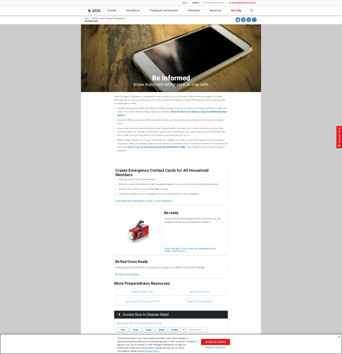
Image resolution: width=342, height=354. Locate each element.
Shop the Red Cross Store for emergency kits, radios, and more (190, 249)
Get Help (236, 10)
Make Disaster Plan (142, 291)
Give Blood (133, 10)
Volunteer (194, 10)
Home (87, 18)
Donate (112, 10)
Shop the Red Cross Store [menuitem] (244, 2)
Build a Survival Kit (199, 291)
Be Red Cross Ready (126, 274)
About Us (215, 10)
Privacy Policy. (152, 351)
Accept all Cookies (215, 341)
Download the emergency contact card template (143, 201)
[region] (171, 344)
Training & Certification (163, 10)
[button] (251, 10)
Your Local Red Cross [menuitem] (215, 3)
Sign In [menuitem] (185, 2)
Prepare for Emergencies (199, 301)
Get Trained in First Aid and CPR (142, 301)
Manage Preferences (215, 347)
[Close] (339, 337)
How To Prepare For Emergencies (113, 18)
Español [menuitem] (196, 2)
